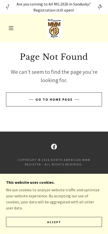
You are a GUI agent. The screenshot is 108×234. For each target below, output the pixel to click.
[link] (54, 28)
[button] (11, 28)
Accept (54, 222)
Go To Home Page (54, 99)
